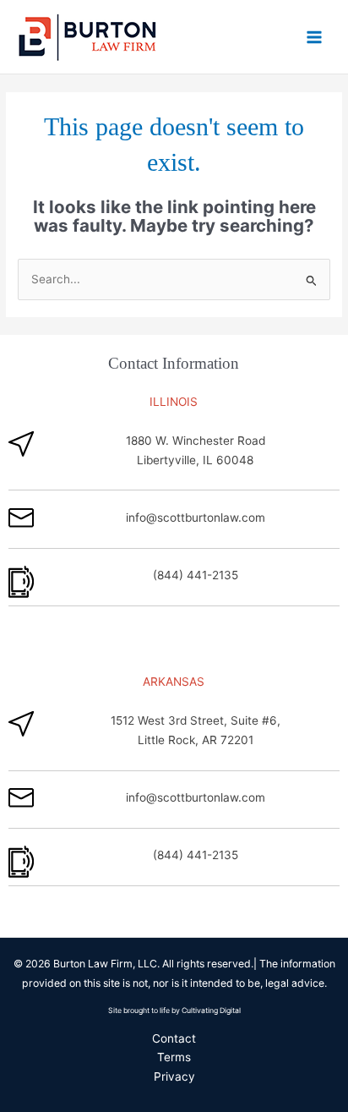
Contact (174, 1038)
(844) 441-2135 (195, 575)
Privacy (174, 1076)
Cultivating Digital (211, 1010)
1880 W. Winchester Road (195, 440)
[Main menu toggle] (314, 36)
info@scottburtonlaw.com (195, 517)
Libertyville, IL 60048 (195, 460)
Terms (174, 1057)
